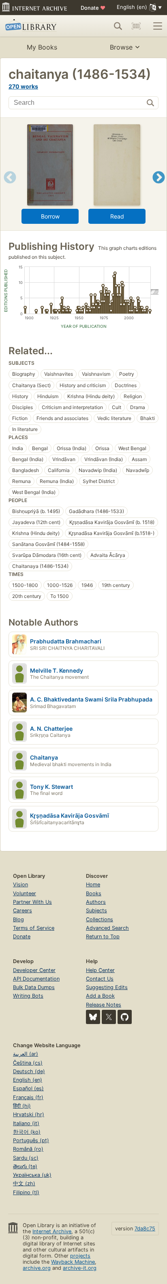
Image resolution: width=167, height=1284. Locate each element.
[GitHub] (125, 1017)
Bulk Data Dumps (34, 987)
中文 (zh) (24, 1183)
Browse (121, 47)
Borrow (50, 216)
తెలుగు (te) (25, 1166)
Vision (20, 884)
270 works (23, 86)
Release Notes (103, 1005)
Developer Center (34, 970)
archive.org (37, 1268)
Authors (96, 902)
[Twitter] (109, 1017)
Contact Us (99, 979)
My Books (42, 47)
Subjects (96, 910)
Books (93, 893)
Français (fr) (28, 1097)
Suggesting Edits (107, 987)
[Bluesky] (93, 1017)
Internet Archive (51, 1231)
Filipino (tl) (26, 1192)
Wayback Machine (73, 1262)
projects (80, 1256)
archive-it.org (79, 1268)
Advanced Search (107, 928)
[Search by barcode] (136, 26)
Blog (18, 919)
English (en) (27, 1080)
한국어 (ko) (27, 1132)
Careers (22, 910)
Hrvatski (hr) (28, 1114)
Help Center (100, 970)
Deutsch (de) (29, 1071)
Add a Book (100, 996)
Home (93, 884)
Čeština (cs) (28, 1063)
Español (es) (28, 1088)
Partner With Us (32, 902)
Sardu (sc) (26, 1158)
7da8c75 (145, 1229)
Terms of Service (33, 928)
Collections (99, 919)
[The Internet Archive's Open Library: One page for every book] (37, 26)
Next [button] (158, 187)
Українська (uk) (32, 1175)
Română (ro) (28, 1149)
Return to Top (103, 936)
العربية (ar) (25, 1054)
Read (117, 216)
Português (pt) (31, 1140)
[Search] (118, 26)
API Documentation (36, 979)
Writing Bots (28, 996)
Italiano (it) (26, 1123)
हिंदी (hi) (22, 1106)
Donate (93, 7)
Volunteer (24, 893)
